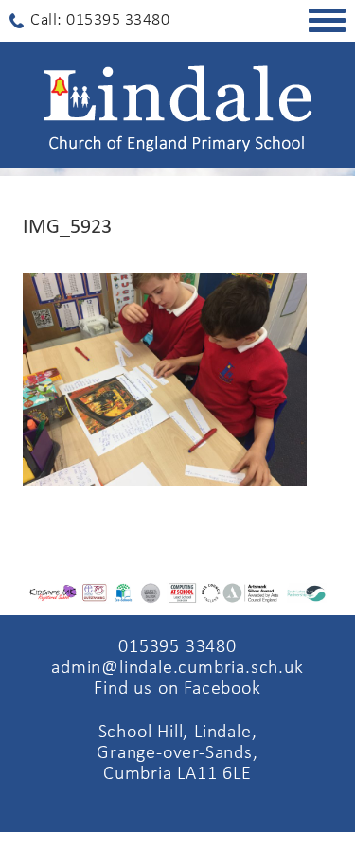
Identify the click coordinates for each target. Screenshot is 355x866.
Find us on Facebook (177, 689)
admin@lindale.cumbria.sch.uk (177, 668)
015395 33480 (177, 647)
